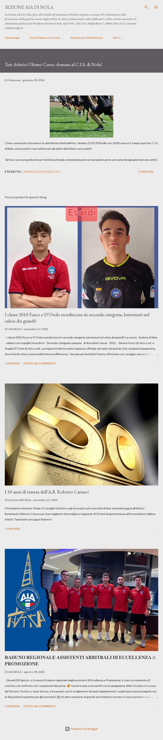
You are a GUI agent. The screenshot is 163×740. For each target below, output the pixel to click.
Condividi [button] (145, 171)
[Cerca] (146, 7)
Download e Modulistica (86, 37)
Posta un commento (39, 363)
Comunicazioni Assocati (41, 171)
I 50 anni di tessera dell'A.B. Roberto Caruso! (47, 492)
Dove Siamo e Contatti (45, 37)
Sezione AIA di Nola (29, 7)
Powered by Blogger (84, 729)
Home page (12, 37)
